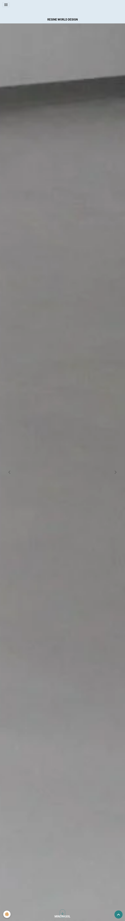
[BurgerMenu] (5, 4)
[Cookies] (7, 914)
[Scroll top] (118, 914)
